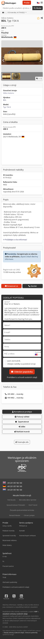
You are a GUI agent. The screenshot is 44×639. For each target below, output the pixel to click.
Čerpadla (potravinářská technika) (22, 510)
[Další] (40, 60)
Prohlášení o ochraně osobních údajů (22, 377)
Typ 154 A (7, 107)
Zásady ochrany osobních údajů (14, 632)
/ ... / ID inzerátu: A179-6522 (14, 12)
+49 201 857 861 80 (14, 483)
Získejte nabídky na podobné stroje (21, 364)
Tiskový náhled (22, 417)
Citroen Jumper (29, 515)
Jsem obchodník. (14, 361)
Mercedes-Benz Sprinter (27, 500)
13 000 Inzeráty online (12, 272)
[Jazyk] (38, 3)
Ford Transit (33, 505)
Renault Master (14, 515)
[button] (42, 3)
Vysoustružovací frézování (16, 505)
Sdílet (22, 426)
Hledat (38, 8)
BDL (4, 100)
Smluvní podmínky (31, 632)
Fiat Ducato (11, 500)
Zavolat (34, 286)
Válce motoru (8, 93)
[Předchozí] (3, 60)
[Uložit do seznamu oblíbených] (38, 18)
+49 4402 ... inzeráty (15, 394)
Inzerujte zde (22, 442)
